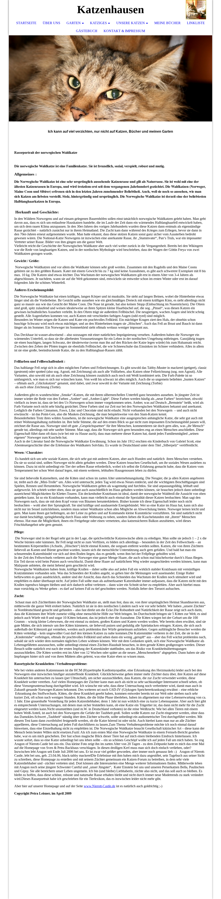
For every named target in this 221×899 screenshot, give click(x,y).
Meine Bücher (167, 23)
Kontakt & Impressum (124, 31)
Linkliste (196, 23)
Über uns (51, 23)
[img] (196, 9)
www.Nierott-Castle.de (99, 786)
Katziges (98, 23)
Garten (73, 23)
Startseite (26, 23)
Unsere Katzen (130, 23)
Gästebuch (86, 31)
